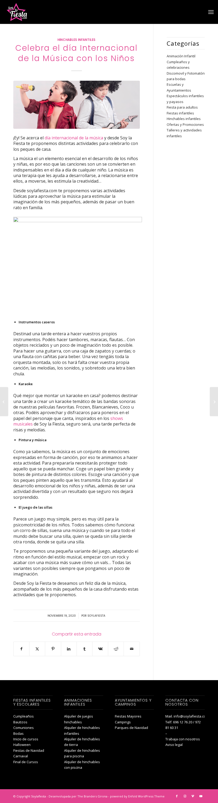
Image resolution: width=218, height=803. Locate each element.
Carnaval (20, 756)
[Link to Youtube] (201, 796)
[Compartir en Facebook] (21, 649)
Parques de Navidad (131, 727)
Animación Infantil (181, 56)
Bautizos (20, 722)
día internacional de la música (74, 138)
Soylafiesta (96, 616)
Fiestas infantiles (180, 113)
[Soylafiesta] (16, 12)
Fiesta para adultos (182, 107)
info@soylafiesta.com (191, 716)
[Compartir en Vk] (100, 649)
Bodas (18, 733)
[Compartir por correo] (131, 649)
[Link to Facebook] (177, 796)
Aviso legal (174, 744)
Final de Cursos (25, 761)
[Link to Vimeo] (193, 796)
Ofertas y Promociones (185, 124)
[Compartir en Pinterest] (53, 649)
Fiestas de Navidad (28, 750)
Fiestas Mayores (128, 716)
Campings (123, 722)
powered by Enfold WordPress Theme (137, 796)
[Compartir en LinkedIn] (69, 649)
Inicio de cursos (25, 739)
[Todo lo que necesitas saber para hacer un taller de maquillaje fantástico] (214, 401)
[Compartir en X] (37, 649)
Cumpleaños (23, 716)
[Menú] (211, 12)
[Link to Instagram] (185, 796)
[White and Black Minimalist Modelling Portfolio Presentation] (76, 105)
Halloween (22, 744)
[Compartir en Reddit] (116, 649)
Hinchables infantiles (76, 40)
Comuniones (23, 727)
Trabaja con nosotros (182, 739)
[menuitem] (211, 12)
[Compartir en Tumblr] (84, 649)
